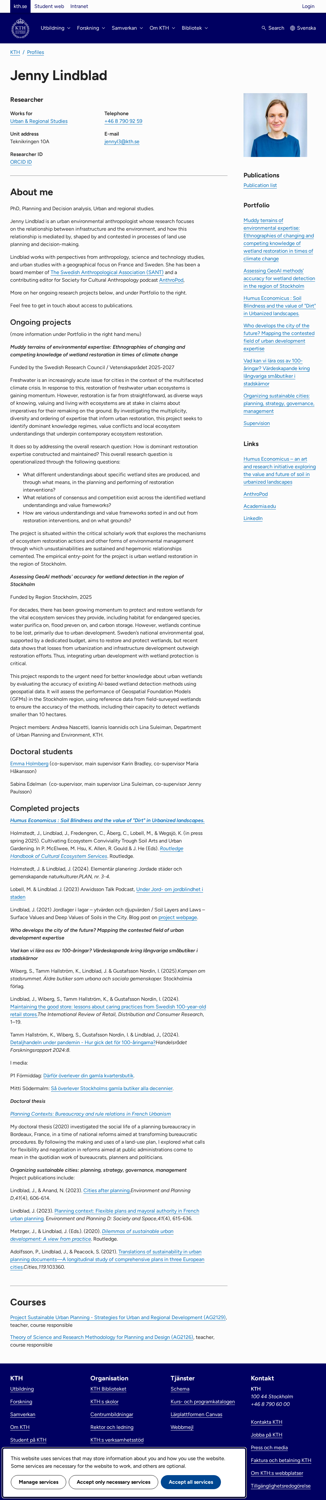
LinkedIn (253, 518)
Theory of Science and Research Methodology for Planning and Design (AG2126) (101, 1337)
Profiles (35, 52)
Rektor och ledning (111, 1427)
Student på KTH (28, 1440)
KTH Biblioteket (108, 1389)
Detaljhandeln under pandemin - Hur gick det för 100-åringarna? (83, 1042)
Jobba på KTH (266, 1435)
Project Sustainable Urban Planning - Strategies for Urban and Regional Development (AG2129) (118, 1317)
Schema (180, 1389)
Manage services (38, 1482)
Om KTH (20, 1427)
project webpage (178, 917)
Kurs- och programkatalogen (203, 1402)
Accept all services (191, 1482)
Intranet (79, 6)
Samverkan (22, 1414)
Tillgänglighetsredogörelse (281, 1486)
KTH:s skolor (104, 1402)
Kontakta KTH (266, 1422)
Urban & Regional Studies (38, 121)
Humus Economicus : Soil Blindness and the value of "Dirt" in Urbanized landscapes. (280, 305)
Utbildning (22, 1389)
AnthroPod (171, 280)
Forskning (21, 1402)
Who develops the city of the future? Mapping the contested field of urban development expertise (279, 337)
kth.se (20, 6)
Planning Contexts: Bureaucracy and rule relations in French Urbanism (90, 1114)
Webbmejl (182, 1427)
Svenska (306, 28)
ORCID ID (21, 162)
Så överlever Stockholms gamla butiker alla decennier (112, 1088)
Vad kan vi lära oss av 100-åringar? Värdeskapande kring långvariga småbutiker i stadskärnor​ (277, 372)
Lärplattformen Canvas (196, 1414)
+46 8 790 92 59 (123, 121)
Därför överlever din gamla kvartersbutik (88, 1076)
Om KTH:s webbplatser (277, 1473)
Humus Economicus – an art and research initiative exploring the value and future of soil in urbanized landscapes (280, 470)
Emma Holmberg (29, 764)
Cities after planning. (107, 1190)
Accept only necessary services (113, 1482)
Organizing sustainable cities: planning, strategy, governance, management (279, 403)
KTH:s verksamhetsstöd (117, 1440)
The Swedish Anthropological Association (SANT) (107, 272)
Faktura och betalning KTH (281, 1460)
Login (308, 6)
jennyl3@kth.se (121, 141)
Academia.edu (260, 506)
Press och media (269, 1447)
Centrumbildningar (111, 1414)
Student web (49, 6)
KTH (15, 52)
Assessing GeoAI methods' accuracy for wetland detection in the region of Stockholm (279, 278)
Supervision (257, 423)
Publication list (260, 185)
